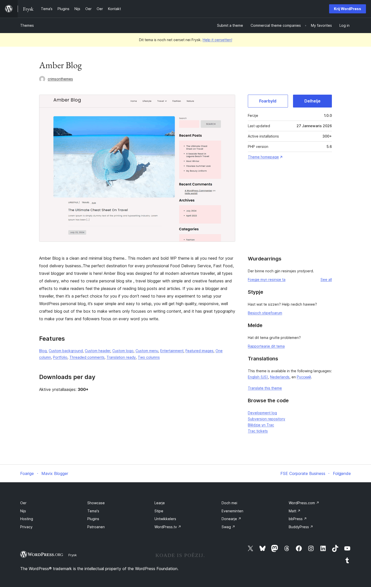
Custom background (66, 351)
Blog (43, 351)
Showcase (96, 503)
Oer (23, 503)
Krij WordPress (347, 9)
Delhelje (312, 100)
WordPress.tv (167, 527)
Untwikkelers (165, 519)
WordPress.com (304, 503)
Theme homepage (263, 157)
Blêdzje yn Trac (261, 425)
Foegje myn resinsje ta (266, 279)
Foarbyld (267, 100)
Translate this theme (265, 388)
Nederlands (279, 377)
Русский (304, 377)
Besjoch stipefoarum (265, 313)
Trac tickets (258, 431)
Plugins (93, 519)
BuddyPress (301, 527)
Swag (228, 527)
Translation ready (121, 357)
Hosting (26, 519)
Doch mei (229, 503)
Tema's (93, 511)
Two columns (149, 357)
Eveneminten (232, 511)
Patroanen (96, 527)
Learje (159, 503)
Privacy (26, 527)
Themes (27, 25)
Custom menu (147, 351)
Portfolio (60, 357)
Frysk (72, 555)
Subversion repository (266, 419)
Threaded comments (86, 357)
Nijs (23, 511)
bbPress (298, 519)
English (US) (258, 377)
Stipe (158, 511)
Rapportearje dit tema (266, 346)
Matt (295, 511)
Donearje (231, 519)
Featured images (200, 351)
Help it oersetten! (217, 40)
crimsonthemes (60, 79)
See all (326, 279)
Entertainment (171, 351)
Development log (262, 413)
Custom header (97, 351)
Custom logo (123, 351)
